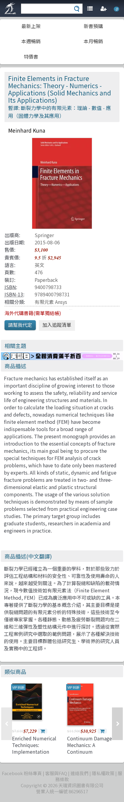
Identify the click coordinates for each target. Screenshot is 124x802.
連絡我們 (79, 773)
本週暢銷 (31, 41)
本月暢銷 (93, 41)
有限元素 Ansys (51, 301)
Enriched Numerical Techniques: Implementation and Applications (34, 748)
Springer (44, 235)
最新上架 (31, 26)
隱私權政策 (103, 773)
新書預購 (93, 26)
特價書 (31, 56)
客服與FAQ (56, 773)
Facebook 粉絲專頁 (22, 773)
